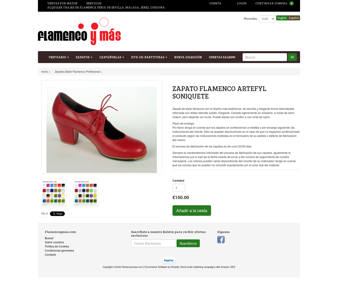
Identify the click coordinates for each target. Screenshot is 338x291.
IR (292, 57)
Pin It (44, 213)
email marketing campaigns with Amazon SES (211, 267)
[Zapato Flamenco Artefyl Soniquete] (101, 127)
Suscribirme (188, 243)
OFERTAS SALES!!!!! (222, 57)
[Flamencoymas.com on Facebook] (221, 239)
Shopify (175, 267)
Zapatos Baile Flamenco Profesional (77, 71)
